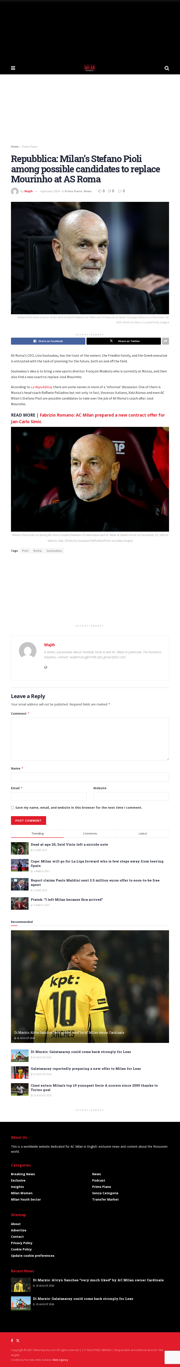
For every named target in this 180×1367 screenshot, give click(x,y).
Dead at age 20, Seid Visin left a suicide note (69, 844)
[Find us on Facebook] (12, 1340)
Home (15, 146)
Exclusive (18, 1180)
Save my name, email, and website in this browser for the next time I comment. (78, 807)
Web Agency (60, 1360)
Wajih (28, 191)
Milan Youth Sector (26, 1199)
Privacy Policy (21, 1243)
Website (99, 788)
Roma (38, 551)
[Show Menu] (13, 67)
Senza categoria (105, 1193)
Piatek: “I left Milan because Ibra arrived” (67, 899)
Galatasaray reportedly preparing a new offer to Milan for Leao (86, 1068)
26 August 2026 (25, 1038)
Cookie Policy (21, 1249)
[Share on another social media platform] (165, 341)
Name (17, 768)
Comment (20, 713)
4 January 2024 (50, 191)
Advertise (18, 1230)
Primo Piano (29, 146)
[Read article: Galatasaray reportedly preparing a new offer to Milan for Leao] (20, 1072)
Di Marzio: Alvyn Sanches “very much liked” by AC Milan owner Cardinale (69, 1032)
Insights (17, 1187)
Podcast (98, 1180)
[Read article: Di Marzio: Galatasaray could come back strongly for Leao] (20, 1055)
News (88, 191)
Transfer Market (105, 1199)
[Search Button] (167, 67)
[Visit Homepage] (90, 67)
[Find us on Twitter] (18, 1340)
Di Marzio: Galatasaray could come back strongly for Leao (81, 1051)
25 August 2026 (42, 1057)
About (16, 1224)
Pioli (25, 551)
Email (17, 788)
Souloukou (54, 551)
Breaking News (23, 1174)
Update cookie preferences (32, 1256)
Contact (17, 1236)
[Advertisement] (90, 30)
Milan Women (21, 1193)
